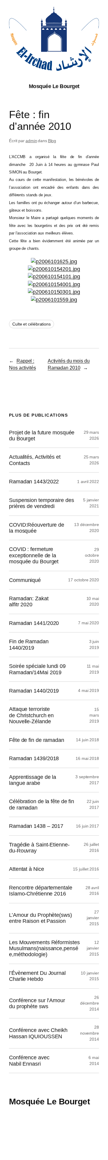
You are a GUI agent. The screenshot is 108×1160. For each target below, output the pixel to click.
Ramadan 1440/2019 (34, 691)
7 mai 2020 (88, 622)
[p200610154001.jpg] (54, 284)
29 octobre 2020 (92, 555)
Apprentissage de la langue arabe (32, 780)
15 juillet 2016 (86, 869)
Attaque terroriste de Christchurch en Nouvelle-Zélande (31, 715)
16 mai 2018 (87, 758)
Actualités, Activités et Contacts (35, 460)
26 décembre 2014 (89, 1003)
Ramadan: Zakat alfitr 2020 (29, 601)
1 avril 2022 (88, 481)
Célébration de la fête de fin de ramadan (41, 804)
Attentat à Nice (26, 869)
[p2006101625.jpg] (54, 262)
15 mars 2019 (94, 715)
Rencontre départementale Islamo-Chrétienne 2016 (40, 891)
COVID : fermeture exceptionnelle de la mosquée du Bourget (33, 555)
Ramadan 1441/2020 (34, 623)
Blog (52, 140)
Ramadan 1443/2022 (34, 482)
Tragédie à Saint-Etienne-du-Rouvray (39, 848)
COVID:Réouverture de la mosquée (36, 528)
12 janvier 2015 (93, 948)
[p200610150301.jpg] (54, 292)
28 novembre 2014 (89, 1033)
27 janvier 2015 (93, 918)
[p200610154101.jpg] (54, 277)
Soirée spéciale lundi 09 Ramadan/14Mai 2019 (37, 669)
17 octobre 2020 (83, 579)
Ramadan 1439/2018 (34, 758)
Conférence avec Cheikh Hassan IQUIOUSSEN (38, 1033)
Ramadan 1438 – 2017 (36, 826)
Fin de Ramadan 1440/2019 (29, 644)
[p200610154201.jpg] (54, 269)
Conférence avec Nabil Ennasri (29, 1060)
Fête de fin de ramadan (36, 740)
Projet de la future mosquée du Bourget (41, 436)
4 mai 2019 (88, 690)
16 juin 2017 (87, 826)
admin (31, 140)
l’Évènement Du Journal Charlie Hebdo (37, 976)
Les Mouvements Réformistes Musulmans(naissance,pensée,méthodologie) (44, 948)
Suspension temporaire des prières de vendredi (41, 503)
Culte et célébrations (31, 324)
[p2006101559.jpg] (54, 300)
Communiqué (25, 580)
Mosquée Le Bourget (54, 86)
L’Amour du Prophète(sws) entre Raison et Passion (40, 918)
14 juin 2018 (87, 739)
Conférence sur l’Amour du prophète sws (37, 1003)
